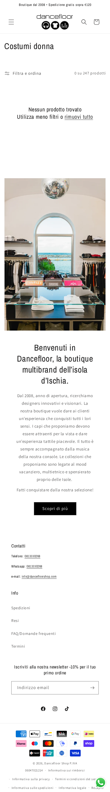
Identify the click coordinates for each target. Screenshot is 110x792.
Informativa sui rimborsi (66, 770)
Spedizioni (20, 607)
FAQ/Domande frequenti (33, 633)
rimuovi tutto (79, 116)
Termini (18, 646)
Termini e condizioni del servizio (79, 779)
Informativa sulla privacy (31, 779)
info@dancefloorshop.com (39, 576)
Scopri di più (55, 508)
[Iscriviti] (92, 687)
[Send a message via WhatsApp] (100, 782)
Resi (15, 620)
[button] (11, 22)
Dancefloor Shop (56, 763)
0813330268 (32, 556)
